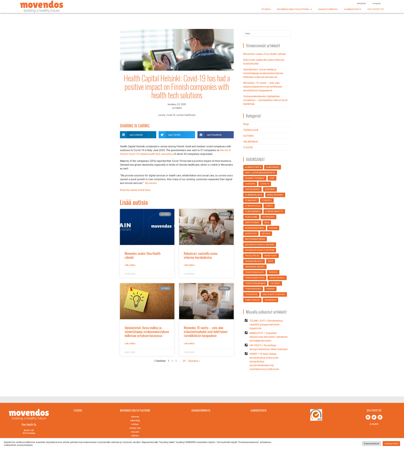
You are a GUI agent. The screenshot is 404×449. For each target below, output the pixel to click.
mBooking (135, 420)
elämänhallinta (253, 195)
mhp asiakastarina (255, 239)
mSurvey (135, 416)
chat (272, 178)
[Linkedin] (380, 417)
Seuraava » (194, 360)
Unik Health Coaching (274, 294)
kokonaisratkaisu (254, 228)
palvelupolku (252, 256)
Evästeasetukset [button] (371, 443)
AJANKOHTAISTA (352, 9)
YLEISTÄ (248, 147)
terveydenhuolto (254, 272)
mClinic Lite (134, 428)
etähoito (267, 200)
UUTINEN (177, 108)
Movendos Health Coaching (259, 245)
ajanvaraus (272, 167)
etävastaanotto (274, 211)
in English (376, 4)
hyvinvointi (268, 217)
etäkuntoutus (252, 206)
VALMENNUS (250, 141)
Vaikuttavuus (252, 300)
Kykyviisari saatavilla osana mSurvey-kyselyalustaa (200, 255)
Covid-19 (170, 115)
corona (161, 115)
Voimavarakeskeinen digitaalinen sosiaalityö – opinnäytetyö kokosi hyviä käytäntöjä (265, 100)
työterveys (251, 294)
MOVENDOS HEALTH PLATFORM (293, 9)
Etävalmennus (252, 211)
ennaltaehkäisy (275, 195)
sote (270, 261)
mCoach (266, 233)
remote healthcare (186, 115)
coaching (250, 184)
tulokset (275, 283)
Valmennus (270, 300)
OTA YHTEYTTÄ (375, 9)
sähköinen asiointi (255, 267)
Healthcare (251, 217)
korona (273, 228)
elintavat (270, 189)
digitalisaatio (252, 189)
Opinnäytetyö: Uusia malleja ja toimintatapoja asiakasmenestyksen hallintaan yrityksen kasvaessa (147, 331)
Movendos (151, 183)
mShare (135, 435)
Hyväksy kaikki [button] (391, 443)
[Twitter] (374, 417)
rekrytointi (270, 256)
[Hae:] (266, 33)
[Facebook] (368, 417)
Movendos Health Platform (259, 250)
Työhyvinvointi (253, 289)
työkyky (270, 289)
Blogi (246, 124)
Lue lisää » (130, 265)
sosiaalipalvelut (254, 261)
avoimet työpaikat (254, 178)
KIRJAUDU (361, 4)
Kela (266, 222)
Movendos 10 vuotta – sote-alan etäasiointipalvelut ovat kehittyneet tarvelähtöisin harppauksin (206, 331)
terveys (273, 272)
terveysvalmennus (255, 283)
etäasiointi (251, 200)
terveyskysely (277, 278)
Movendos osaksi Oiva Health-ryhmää (143, 255)
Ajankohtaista (253, 167)
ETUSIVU (266, 9)
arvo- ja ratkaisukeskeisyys (260, 173)
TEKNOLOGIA (250, 129)
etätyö (269, 206)
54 (184, 360)
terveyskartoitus (254, 278)
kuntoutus (251, 233)
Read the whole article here (135, 190)
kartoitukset (252, 222)
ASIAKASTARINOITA (328, 9)
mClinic (135, 424)
